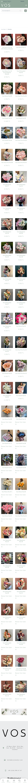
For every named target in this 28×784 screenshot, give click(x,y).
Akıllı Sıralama (4, 23)
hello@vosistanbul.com (15, 760)
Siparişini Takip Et (7, 1)
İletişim (22, 1)
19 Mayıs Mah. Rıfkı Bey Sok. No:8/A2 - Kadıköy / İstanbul (14, 748)
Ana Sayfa (3, 29)
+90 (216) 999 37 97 (15, 770)
